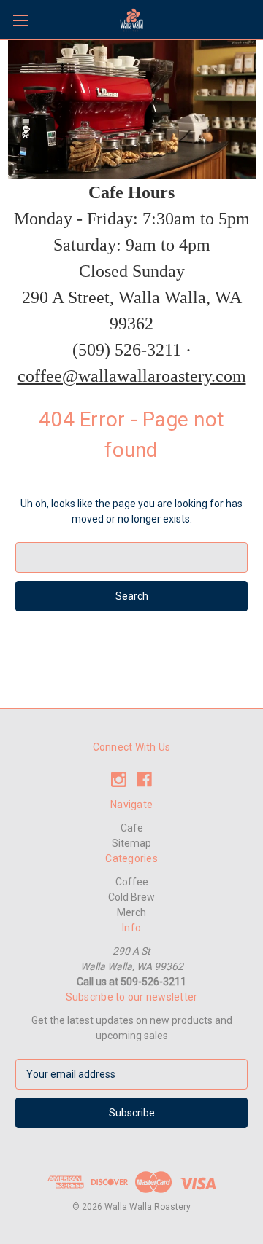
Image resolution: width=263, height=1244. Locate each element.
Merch (131, 912)
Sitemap (131, 843)
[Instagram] (118, 779)
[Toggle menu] (20, 20)
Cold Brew (131, 897)
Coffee (131, 882)
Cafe (132, 828)
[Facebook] (144, 779)
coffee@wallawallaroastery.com (132, 376)
